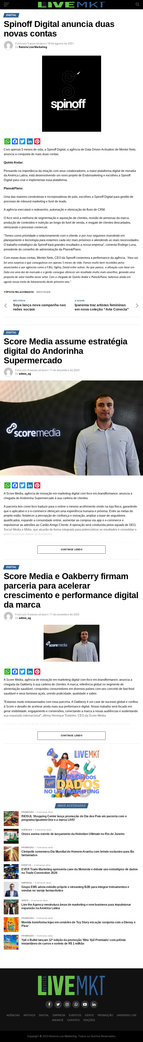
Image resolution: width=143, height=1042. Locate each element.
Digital (44, 1015)
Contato (73, 1020)
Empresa (59, 1015)
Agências (13, 1015)
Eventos (75, 1015)
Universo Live (126, 1015)
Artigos (29, 1015)
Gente (89, 1015)
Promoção (105, 1015)
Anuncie (57, 1020)
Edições (89, 1020)
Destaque (44, 292)
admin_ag (25, 373)
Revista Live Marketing (33, 47)
